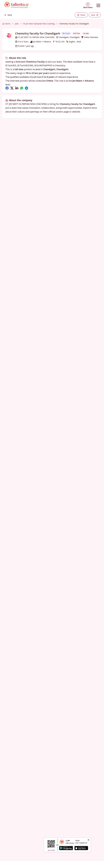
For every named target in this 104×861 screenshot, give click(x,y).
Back (10, 15)
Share (82, 15)
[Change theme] (88, 4)
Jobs (17, 23)
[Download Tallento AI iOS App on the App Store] (81, 848)
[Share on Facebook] (7, 88)
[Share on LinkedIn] (16, 88)
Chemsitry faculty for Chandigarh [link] (74, 23)
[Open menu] (98, 5)
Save (93, 15)
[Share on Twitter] (12, 88)
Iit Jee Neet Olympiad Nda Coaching (39, 23)
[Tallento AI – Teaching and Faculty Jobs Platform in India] (16, 5)
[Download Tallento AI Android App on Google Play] (66, 848)
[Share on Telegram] (26, 88)
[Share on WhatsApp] (21, 88)
